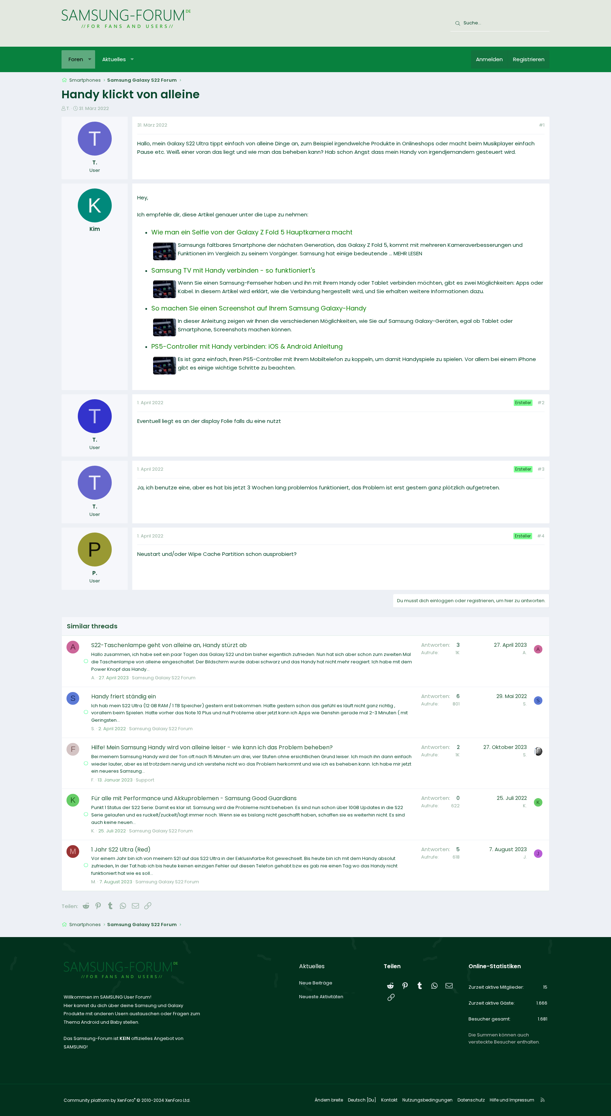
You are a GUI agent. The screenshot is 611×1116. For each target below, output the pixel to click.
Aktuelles (114, 59)
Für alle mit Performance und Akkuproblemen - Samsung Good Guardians (194, 798)
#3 (541, 469)
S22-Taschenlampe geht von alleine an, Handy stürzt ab (169, 645)
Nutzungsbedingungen (427, 1100)
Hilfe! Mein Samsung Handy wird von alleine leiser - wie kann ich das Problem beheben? (212, 747)
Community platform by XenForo (127, 1100)
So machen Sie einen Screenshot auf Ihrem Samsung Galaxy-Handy (258, 308)
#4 (541, 536)
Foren (76, 59)
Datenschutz (471, 1100)
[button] (89, 59)
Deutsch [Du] (362, 1100)
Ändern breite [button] (329, 1100)
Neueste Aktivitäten (321, 996)
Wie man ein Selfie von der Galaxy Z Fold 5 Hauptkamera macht (252, 232)
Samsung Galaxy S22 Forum (164, 677)
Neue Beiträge (315, 983)
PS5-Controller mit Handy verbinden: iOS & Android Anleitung (247, 346)
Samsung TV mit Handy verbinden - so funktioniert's (233, 270)
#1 (542, 125)
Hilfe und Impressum (512, 1100)
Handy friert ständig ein (123, 696)
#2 (541, 402)
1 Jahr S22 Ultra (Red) (121, 849)
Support (145, 780)
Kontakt (389, 1100)
